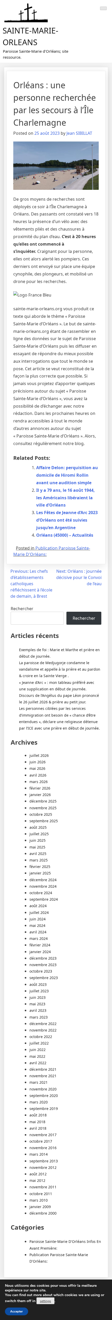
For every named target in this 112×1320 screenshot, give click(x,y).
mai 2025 (37, 847)
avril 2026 (37, 775)
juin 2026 (37, 761)
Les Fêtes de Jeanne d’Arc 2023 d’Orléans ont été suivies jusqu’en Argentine (67, 520)
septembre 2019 (43, 1108)
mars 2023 (38, 1017)
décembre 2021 (43, 1069)
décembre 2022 (43, 1023)
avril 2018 (37, 1128)
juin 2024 (37, 919)
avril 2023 (37, 1010)
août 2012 (38, 1173)
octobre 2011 (40, 1193)
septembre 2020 (43, 1095)
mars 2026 (38, 781)
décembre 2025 (43, 801)
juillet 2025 (39, 833)
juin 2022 (37, 1049)
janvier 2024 (40, 951)
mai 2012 (37, 1180)
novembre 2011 (43, 1186)
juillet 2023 (39, 990)
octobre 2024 (40, 892)
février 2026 (39, 788)
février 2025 (39, 866)
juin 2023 (37, 997)
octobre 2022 (40, 1036)
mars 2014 (38, 1154)
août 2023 (38, 984)
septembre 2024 (43, 899)
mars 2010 (38, 1200)
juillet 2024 (39, 912)
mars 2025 (38, 860)
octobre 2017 (40, 1141)
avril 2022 (37, 1062)
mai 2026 (37, 768)
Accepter (16, 1311)
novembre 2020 (43, 1089)
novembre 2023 (43, 964)
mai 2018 (37, 1121)
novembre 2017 (43, 1134)
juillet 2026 (39, 755)
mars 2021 (38, 1082)
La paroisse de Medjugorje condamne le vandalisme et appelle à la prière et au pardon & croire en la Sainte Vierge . (59, 669)
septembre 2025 (43, 820)
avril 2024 (37, 932)
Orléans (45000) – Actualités (64, 535)
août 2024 (38, 905)
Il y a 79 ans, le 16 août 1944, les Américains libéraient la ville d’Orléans (65, 497)
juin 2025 (37, 840)
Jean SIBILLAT (79, 133)
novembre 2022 (43, 1030)
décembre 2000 (43, 1213)
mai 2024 (37, 925)
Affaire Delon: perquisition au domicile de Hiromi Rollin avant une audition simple (67, 475)
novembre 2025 (43, 807)
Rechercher (22, 608)
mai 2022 (37, 1056)
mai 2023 (37, 1003)
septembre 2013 (43, 1161)
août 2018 (38, 1115)
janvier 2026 (40, 794)
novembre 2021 (43, 1075)
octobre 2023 (40, 971)
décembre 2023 (43, 958)
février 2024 (39, 944)
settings (45, 1301)
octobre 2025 (40, 814)
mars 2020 (38, 1102)
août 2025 (38, 827)
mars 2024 (38, 938)
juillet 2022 (39, 1043)
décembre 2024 (43, 879)
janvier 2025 (40, 873)
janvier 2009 (40, 1206)
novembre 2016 (43, 1147)
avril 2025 (37, 853)
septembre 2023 (43, 977)
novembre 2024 (43, 886)
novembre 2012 (43, 1167)
